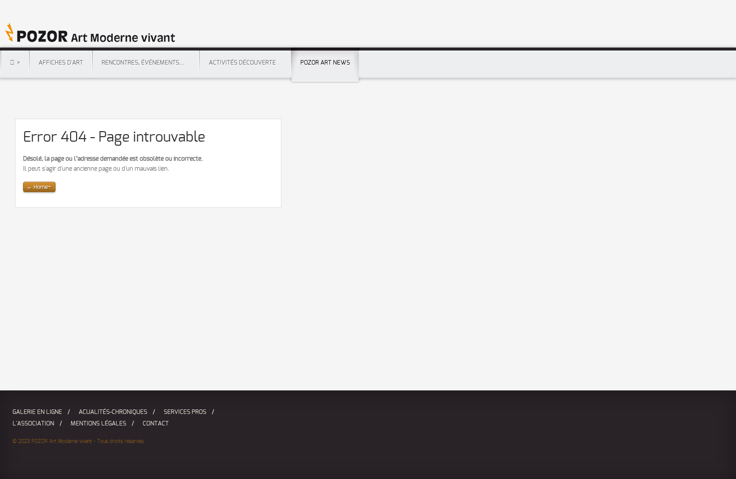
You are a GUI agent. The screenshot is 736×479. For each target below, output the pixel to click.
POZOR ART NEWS (325, 63)
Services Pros (185, 412)
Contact (156, 423)
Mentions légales (98, 423)
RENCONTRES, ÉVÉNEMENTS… (143, 63)
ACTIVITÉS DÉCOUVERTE (242, 63)
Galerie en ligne (37, 412)
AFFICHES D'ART (61, 63)
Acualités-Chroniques (113, 412)
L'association (33, 423)
